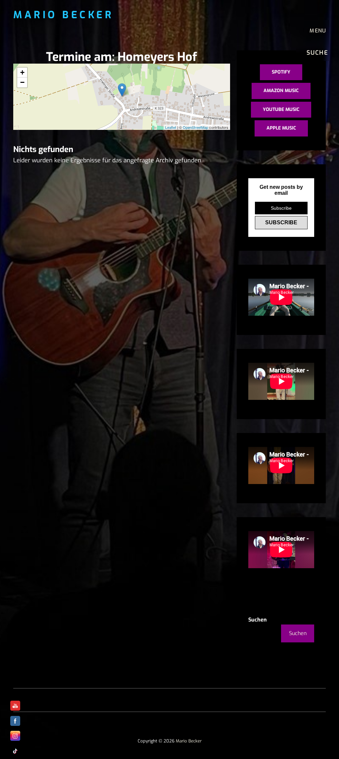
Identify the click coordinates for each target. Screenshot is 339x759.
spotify (281, 72)
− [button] (22, 82)
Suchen (257, 619)
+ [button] (22, 72)
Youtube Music (281, 109)
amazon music (281, 90)
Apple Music (281, 128)
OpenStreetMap (195, 127)
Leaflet (170, 127)
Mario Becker (63, 15)
